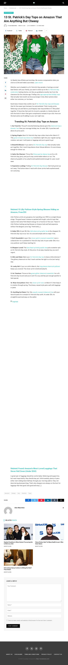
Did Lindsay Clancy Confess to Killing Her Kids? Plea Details (18, 568)
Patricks (24, 493)
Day (19, 493)
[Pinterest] (5, 94)
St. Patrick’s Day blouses (39, 166)
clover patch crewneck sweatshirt (42, 238)
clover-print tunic (38, 283)
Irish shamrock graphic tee (39, 231)
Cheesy (13, 493)
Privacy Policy (46, 654)
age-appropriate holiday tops (50, 94)
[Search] (63, 3)
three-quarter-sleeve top (41, 154)
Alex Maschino (13, 25)
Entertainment (9, 12)
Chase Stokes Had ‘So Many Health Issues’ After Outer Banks (49, 543)
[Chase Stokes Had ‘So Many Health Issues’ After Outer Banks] (49, 532)
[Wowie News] (34, 2)
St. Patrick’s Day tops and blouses (47, 104)
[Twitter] (5, 86)
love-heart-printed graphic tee (37, 247)
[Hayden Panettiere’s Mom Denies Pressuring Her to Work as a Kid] (18, 532)
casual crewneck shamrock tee (43, 292)
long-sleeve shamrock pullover (50, 266)
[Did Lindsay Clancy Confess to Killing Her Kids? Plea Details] (18, 557)
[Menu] (5, 3)
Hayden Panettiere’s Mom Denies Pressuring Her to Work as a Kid (18, 543)
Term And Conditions (31, 654)
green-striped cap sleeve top (23, 138)
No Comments (32, 25)
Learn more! (39, 82)
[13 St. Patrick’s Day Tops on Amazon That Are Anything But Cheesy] (34, 54)
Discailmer (18, 654)
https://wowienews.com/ (42, 659)
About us (9, 654)
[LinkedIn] (5, 90)
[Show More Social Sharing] (46, 30)
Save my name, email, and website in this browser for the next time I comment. (30, 620)
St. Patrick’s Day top (40, 145)
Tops (30, 493)
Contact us (58, 654)
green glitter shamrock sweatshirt (42, 273)
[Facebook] (5, 82)
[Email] (5, 98)
